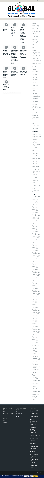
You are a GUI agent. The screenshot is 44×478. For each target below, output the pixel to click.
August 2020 (35, 298)
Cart (33, 38)
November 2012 (36, 401)
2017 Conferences (36, 134)
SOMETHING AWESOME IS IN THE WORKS (36, 112)
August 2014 (35, 385)
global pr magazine (34, 438)
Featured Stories (36, 55)
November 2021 (36, 274)
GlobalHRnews (35, 65)
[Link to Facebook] (39, 1)
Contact (34, 49)
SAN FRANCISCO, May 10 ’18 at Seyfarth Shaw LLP (36, 106)
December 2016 (36, 358)
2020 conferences (36, 139)
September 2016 (36, 361)
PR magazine (35, 180)
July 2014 (34, 386)
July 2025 (34, 204)
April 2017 (34, 353)
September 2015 (36, 370)
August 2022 (35, 260)
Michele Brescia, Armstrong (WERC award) (5, 74)
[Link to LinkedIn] (40, 1)
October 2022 (35, 256)
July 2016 (34, 363)
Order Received (35, 88)
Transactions (35, 122)
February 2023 (35, 250)
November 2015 (36, 367)
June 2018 (34, 336)
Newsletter (35, 80)
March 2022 (35, 267)
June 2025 (34, 206)
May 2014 (34, 389)
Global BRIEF (35, 157)
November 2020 (36, 293)
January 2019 (35, 328)
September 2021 (36, 277)
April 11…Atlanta (36, 25)
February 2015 (35, 377)
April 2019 (34, 323)
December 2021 (36, 272)
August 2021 (35, 279)
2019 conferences (36, 137)
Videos (34, 191)
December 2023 (36, 234)
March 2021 (35, 287)
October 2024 (35, 218)
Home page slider (36, 171)
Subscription (35, 115)
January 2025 (35, 214)
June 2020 (34, 301)
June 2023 (34, 244)
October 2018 (35, 332)
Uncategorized (35, 190)
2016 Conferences (36, 133)
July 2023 (34, 242)
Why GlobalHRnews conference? (35, 125)
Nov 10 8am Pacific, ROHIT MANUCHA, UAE (36, 85)
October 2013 (35, 394)
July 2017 (34, 350)
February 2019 (35, 326)
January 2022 (35, 271)
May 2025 (34, 207)
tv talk (33, 188)
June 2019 (34, 320)
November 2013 (36, 393)
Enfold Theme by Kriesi (20, 472)
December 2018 (36, 329)
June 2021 (34, 282)
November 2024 (36, 217)
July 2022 (34, 261)
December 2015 (36, 366)
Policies (5, 418)
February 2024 (35, 231)
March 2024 (35, 229)
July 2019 (34, 318)
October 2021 (35, 275)
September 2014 (36, 383)
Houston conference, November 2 (35, 71)
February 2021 (35, 288)
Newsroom (35, 177)
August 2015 (35, 372)
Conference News (36, 144)
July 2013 (34, 399)
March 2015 (35, 375)
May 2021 (34, 283)
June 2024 (34, 225)
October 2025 (35, 199)
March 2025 (35, 210)
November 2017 (36, 344)
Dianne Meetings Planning (5, 29)
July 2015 (34, 374)
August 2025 (35, 202)
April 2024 (34, 228)
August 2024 (35, 222)
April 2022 (34, 266)
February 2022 (35, 269)
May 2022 (34, 264)
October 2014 (35, 382)
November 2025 (36, 198)
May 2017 (34, 351)
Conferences (35, 47)
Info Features (35, 172)
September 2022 (36, 258)
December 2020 (36, 291)
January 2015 (35, 378)
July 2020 (34, 299)
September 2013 (36, 396)
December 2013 (36, 391)
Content (34, 50)
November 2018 (36, 331)
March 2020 (35, 306)
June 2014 (34, 388)
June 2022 (34, 263)
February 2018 (35, 342)
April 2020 (34, 304)
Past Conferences (36, 179)
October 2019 (35, 313)
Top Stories (35, 187)
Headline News (35, 169)
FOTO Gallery (6, 411)
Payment (34, 90)
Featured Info (35, 155)
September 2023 (36, 239)
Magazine (34, 77)
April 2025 (34, 209)
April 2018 (34, 339)
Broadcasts (35, 36)
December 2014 (36, 380)
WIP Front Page (36, 128)
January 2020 (35, 309)
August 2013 (35, 397)
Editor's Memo (35, 153)
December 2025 (36, 196)
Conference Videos (36, 149)
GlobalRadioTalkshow (8, 413)
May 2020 (34, 302)
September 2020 (36, 296)
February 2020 (35, 307)
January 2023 (35, 252)
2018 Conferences (36, 136)
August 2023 (35, 241)
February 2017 (35, 355)
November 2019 (36, 312)
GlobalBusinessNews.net (38, 63)
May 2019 (34, 321)
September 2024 (36, 220)
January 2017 (35, 356)
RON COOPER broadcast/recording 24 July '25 (25, 72)
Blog (33, 34)
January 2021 (35, 290)
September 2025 (36, 201)
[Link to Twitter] (37, 1)
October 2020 (35, 294)
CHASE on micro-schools (13, 29)
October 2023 (35, 237)
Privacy (34, 91)
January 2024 (35, 233)
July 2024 (34, 223)
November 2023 (36, 236)
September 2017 (36, 347)
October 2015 (35, 369)
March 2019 (35, 324)
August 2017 (35, 348)
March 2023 (35, 248)
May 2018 (34, 337)
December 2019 (36, 310)
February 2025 (35, 212)
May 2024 (34, 226)
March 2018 (35, 340)
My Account (35, 79)
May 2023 (34, 245)
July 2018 (34, 334)
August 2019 (35, 317)
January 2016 (35, 364)
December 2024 (36, 215)
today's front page (36, 185)
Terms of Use (35, 117)
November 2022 (36, 255)
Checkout (34, 39)
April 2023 (34, 247)
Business (34, 142)
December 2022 (36, 253)
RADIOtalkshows (36, 96)
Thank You (34, 118)
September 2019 (36, 315)
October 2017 (35, 345)
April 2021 (34, 285)
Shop (33, 109)
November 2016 (36, 359)
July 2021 (34, 280)
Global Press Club (36, 164)
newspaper (35, 176)
